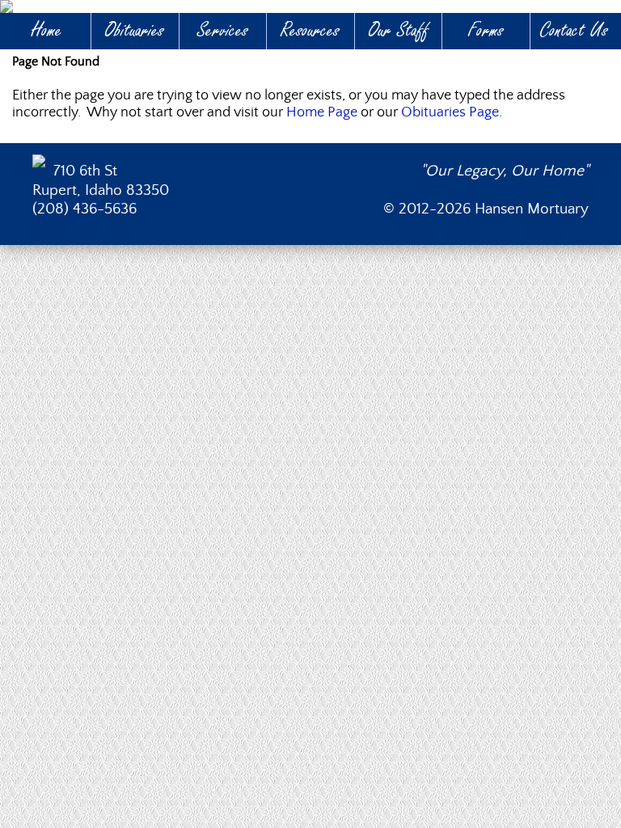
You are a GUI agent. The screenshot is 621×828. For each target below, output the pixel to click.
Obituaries (134, 30)
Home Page (321, 112)
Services (222, 30)
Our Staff (399, 30)
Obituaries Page (450, 112)
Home (47, 30)
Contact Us (574, 30)
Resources (310, 30)
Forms (486, 30)
